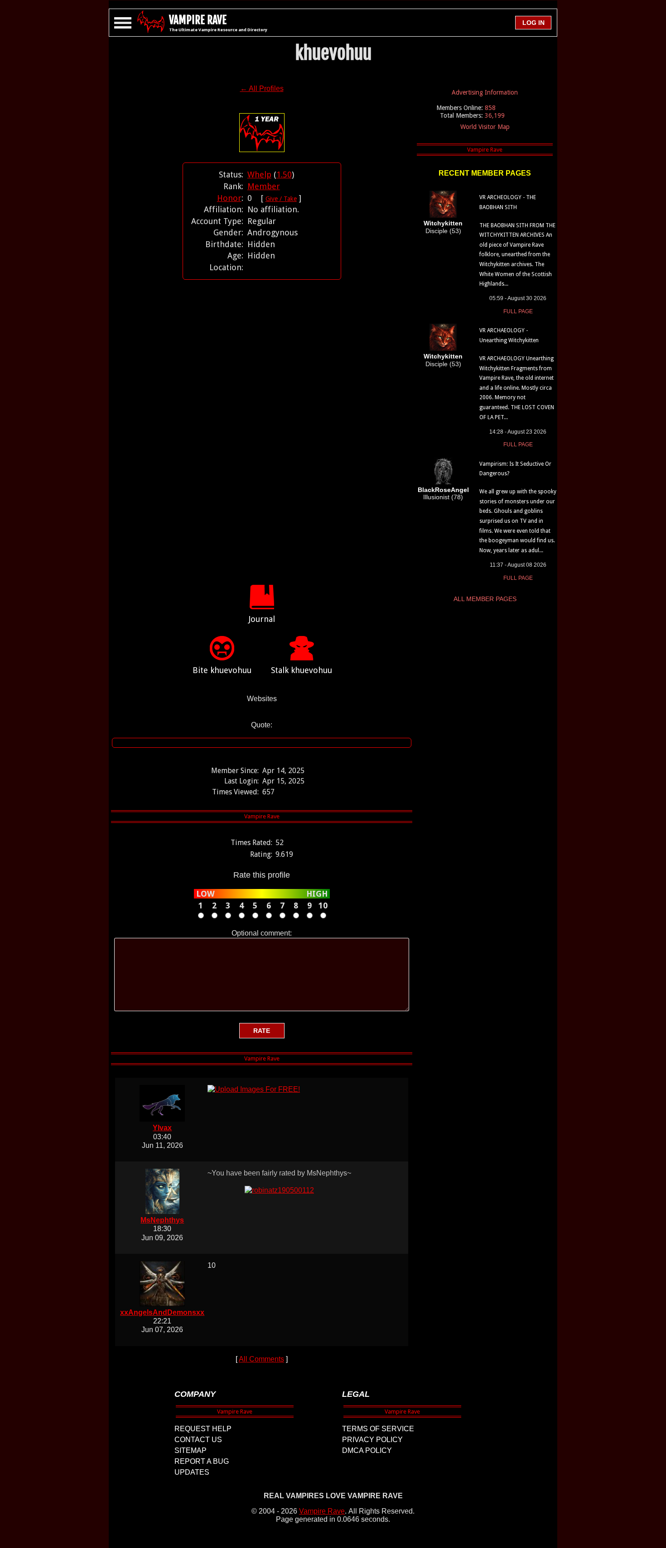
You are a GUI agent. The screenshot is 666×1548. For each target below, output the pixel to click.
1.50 (284, 174)
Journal (262, 619)
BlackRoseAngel (443, 489)
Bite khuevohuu (222, 670)
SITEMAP (190, 1450)
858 (490, 107)
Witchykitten (443, 223)
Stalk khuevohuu (301, 670)
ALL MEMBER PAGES (485, 598)
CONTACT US (198, 1439)
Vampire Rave (322, 1511)
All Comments (261, 1359)
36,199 (495, 115)
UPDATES (191, 1472)
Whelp (259, 174)
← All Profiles (262, 88)
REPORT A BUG (201, 1461)
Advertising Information (485, 92)
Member (263, 186)
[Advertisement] (262, 423)
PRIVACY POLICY (372, 1439)
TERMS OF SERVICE (378, 1429)
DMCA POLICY (367, 1450)
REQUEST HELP (203, 1429)
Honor (229, 198)
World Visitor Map (485, 126)
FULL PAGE (518, 311)
